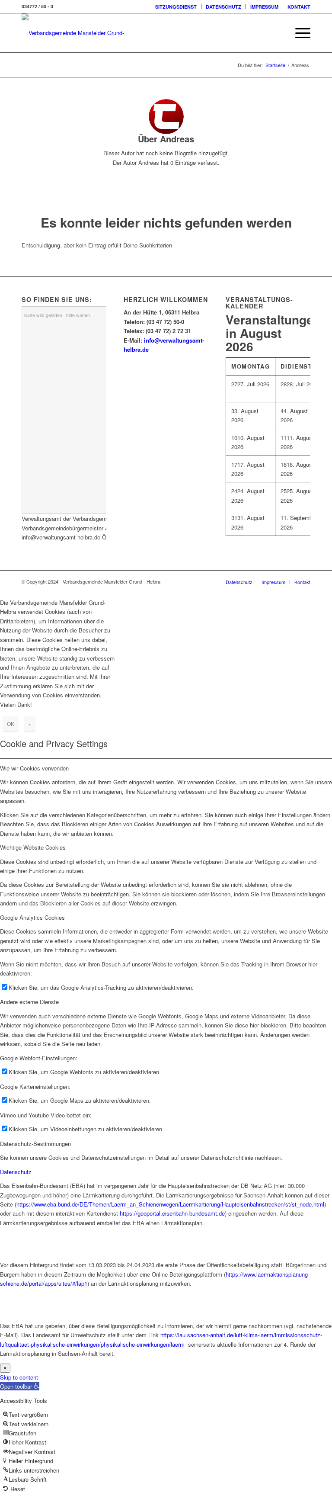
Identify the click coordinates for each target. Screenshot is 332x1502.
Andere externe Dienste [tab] (29, 1002)
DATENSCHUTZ (223, 6)
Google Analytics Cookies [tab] (32, 917)
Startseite (275, 65)
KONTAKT (298, 6)
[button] (19, 1386)
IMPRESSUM (264, 6)
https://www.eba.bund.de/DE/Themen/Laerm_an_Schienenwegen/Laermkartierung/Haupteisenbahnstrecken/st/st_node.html (170, 1204)
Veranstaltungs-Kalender (259, 303)
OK (10, 723)
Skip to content (19, 1377)
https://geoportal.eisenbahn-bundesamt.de (172, 1213)
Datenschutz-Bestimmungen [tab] (35, 1143)
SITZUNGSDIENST (176, 6)
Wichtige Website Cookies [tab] (33, 847)
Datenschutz (16, 1172)
